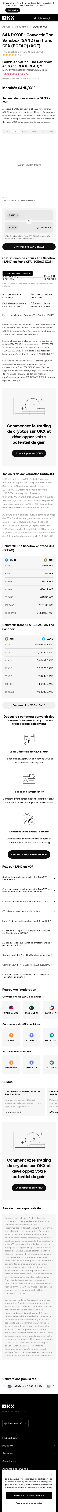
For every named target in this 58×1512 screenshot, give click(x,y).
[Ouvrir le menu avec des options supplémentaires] (54, 18)
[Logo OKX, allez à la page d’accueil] (8, 18)
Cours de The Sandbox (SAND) (39, 315)
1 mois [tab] (33, 132)
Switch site (13, 10)
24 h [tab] (16, 132)
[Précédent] (4, 1386)
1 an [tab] (42, 132)
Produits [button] (7, 1445)
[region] (29, 1491)
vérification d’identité (27, 798)
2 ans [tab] (51, 132)
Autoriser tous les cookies (29, 1495)
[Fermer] (52, 1474)
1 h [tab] (7, 132)
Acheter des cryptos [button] (15, 1468)
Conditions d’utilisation (16, 1283)
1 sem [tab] (24, 132)
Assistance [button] (9, 1461)
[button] (34, 18)
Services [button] (7, 1453)
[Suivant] (54, 1386)
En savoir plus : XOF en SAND (29, 705)
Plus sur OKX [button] (10, 1437)
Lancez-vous (12, 1112)
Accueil (6, 26)
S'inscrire (44, 18)
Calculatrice (21, 26)
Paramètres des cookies (28, 1503)
